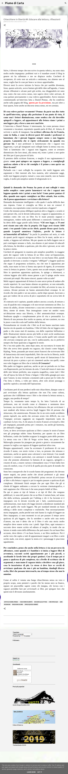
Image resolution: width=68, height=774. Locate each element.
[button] (5, 25)
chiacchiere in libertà (26, 601)
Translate (27, 636)
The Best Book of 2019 (19, 745)
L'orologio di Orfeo (20, 671)
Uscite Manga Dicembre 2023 (21, 705)
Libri (61, 601)
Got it (39, 772)
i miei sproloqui (53, 601)
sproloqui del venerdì (31, 604)
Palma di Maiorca (18, 725)
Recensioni (7, 604)
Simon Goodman (23, 674)
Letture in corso (22, 668)
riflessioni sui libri (17, 604)
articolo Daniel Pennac (11, 601)
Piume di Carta (14, 3)
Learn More (31, 772)
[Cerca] (26, 3)
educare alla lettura (40, 601)
